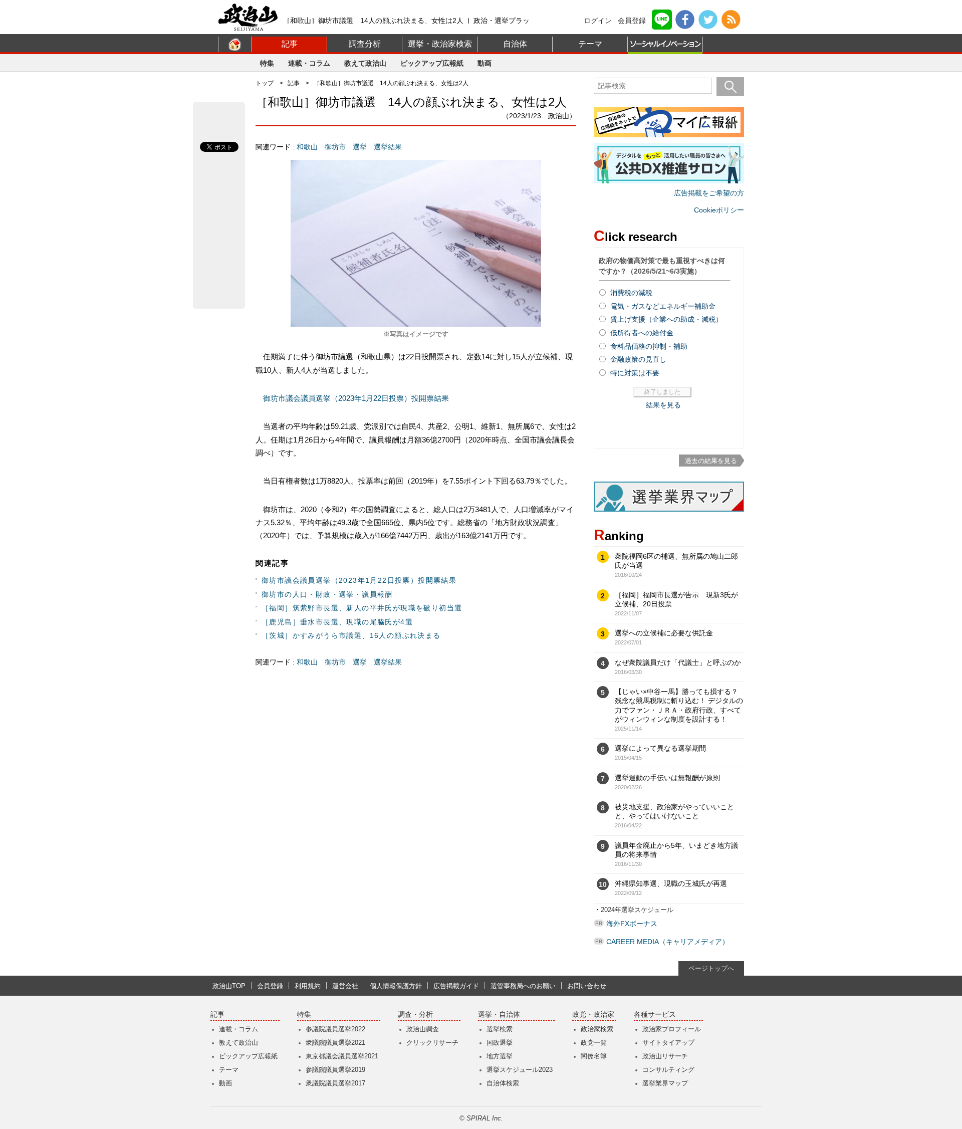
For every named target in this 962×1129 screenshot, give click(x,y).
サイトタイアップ (668, 1042)
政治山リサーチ (665, 1056)
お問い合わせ (586, 986)
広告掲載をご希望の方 (709, 193)
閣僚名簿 (594, 1056)
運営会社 (345, 986)
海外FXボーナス (631, 924)
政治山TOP (229, 986)
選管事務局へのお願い (523, 986)
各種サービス (655, 1014)
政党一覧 (594, 1042)
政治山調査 (422, 1029)
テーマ (590, 44)
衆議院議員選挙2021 (335, 1042)
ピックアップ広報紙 (431, 63)
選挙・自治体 (499, 1014)
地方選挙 (500, 1056)
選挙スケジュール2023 (520, 1069)
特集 (267, 63)
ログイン (598, 21)
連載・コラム (309, 63)
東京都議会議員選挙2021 (342, 1056)
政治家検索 (597, 1029)
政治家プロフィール (671, 1029)
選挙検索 (500, 1029)
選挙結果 (388, 147)
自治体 (515, 44)
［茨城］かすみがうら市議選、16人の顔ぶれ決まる (351, 635)
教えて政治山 (365, 63)
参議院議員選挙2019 (335, 1069)
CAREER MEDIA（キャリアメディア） (667, 942)
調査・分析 (415, 1014)
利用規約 (308, 986)
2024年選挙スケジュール (637, 910)
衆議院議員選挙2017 (335, 1083)
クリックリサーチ (432, 1042)
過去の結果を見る (711, 461)
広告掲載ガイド (456, 986)
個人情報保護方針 (396, 986)
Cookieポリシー (719, 210)
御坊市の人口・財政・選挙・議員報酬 (327, 594)
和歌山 (307, 147)
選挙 (360, 147)
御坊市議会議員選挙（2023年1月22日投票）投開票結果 (356, 398)
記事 (290, 44)
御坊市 (335, 147)
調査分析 (365, 44)
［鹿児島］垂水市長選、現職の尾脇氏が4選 (337, 622)
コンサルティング (668, 1069)
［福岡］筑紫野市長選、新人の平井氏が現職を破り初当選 (362, 608)
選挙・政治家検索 (440, 44)
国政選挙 (500, 1042)
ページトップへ (711, 968)
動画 (484, 63)
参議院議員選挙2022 (335, 1029)
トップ (265, 83)
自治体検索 (503, 1083)
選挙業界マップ (665, 1083)
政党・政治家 (593, 1014)
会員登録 (632, 21)
